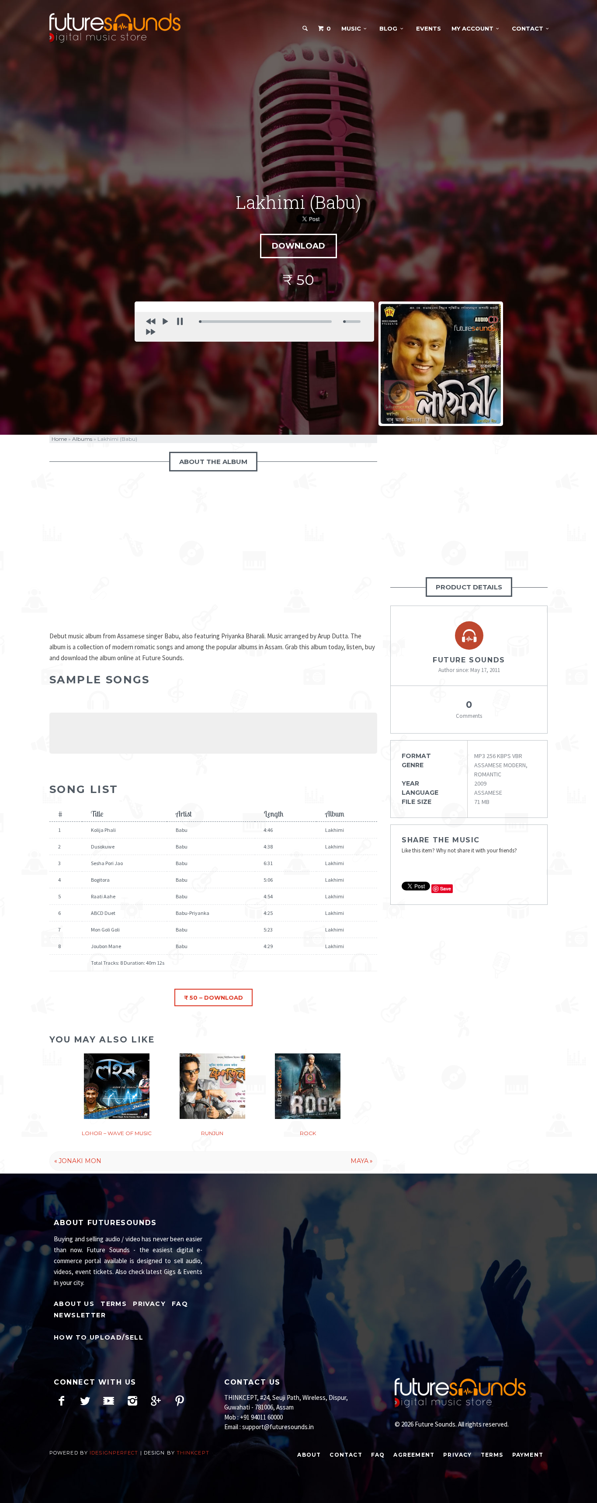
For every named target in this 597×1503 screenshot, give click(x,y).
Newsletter (80, 1315)
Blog (388, 28)
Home (59, 439)
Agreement (413, 1454)
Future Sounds (469, 660)
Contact (527, 28)
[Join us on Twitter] (85, 1401)
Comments (469, 709)
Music (351, 28)
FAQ (180, 1304)
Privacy (149, 1304)
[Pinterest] (179, 1401)
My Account (472, 28)
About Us (74, 1304)
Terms (114, 1304)
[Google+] (155, 1401)
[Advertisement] (298, 117)
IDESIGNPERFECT (114, 1453)
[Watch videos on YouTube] (108, 1401)
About (309, 1454)
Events (428, 28)
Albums (82, 439)
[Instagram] (132, 1401)
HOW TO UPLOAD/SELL (98, 1337)
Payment (527, 1454)
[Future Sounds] (114, 28)
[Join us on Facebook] (61, 1401)
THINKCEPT (193, 1453)
